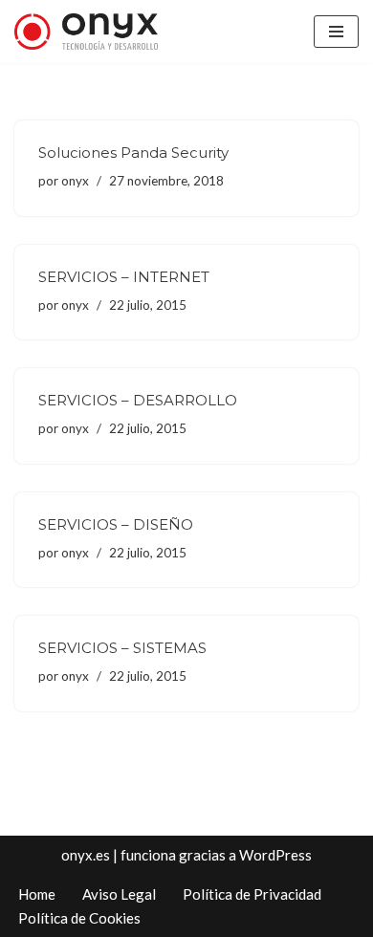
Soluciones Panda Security (133, 152)
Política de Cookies (79, 917)
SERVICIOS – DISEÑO (115, 524)
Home (36, 894)
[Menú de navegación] (336, 31)
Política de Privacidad (252, 894)
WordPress (275, 854)
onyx (75, 180)
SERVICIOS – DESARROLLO (137, 400)
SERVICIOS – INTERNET (123, 277)
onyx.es (85, 854)
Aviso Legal (119, 894)
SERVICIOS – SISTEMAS (122, 648)
